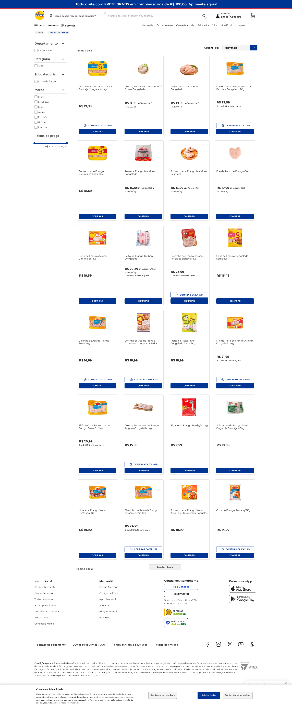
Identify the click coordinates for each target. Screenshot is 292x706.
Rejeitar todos (208, 695)
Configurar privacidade (162, 695)
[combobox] (155, 15)
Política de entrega (166, 644)
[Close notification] (286, 683)
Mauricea (42, 127)
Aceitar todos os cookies (238, 695)
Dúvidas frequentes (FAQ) (89, 644)
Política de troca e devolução (130, 644)
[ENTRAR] (231, 16)
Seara (41, 97)
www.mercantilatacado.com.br (182, 672)
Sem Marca (44, 102)
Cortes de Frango (58, 32)
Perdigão (42, 117)
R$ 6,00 (49, 146)
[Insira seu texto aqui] (242, 591)
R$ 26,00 (61, 146)
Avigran (42, 112)
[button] (72, 16)
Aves (40, 65)
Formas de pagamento (51, 644)
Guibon (42, 122)
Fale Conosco (181, 586)
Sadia (41, 107)
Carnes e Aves (45, 50)
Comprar (97, 125)
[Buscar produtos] (204, 15)
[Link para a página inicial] (39, 32)
